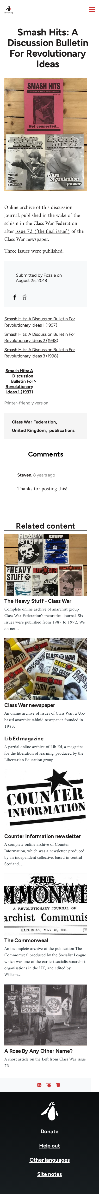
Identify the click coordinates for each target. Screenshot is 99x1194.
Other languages (50, 1160)
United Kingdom (29, 430)
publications (61, 430)
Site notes (49, 1174)
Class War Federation (34, 422)
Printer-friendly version (26, 403)
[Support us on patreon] (48, 1085)
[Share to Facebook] (15, 297)
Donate (49, 1131)
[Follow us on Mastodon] (58, 1085)
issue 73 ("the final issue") (42, 231)
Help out (49, 1145)
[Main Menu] (91, 9)
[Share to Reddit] (24, 297)
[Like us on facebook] (39, 1085)
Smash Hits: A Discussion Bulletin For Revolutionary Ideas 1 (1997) (19, 381)
